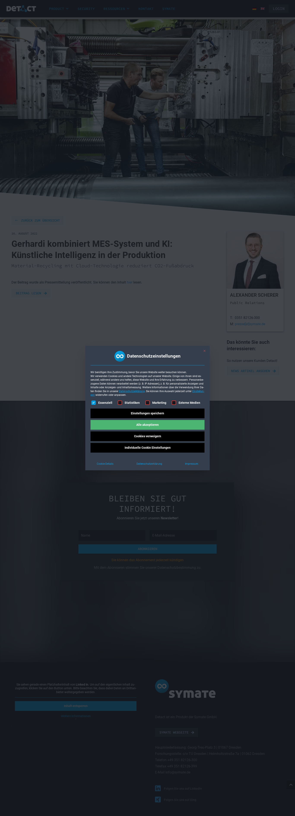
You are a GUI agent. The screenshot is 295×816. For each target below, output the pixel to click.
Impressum (191, 463)
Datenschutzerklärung (132, 391)
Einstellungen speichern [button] (147, 413)
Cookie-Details (105, 463)
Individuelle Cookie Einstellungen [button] (148, 447)
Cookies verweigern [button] (147, 436)
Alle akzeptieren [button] (147, 424)
